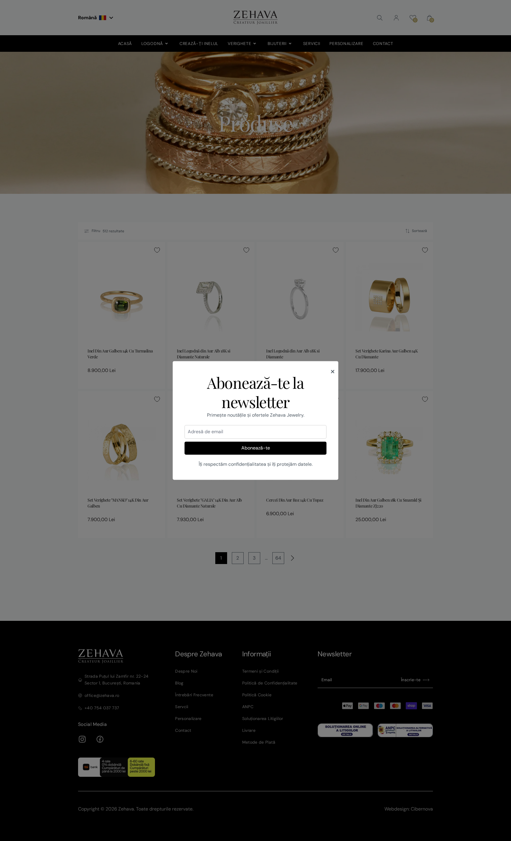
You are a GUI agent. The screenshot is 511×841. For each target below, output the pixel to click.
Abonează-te (255, 448)
